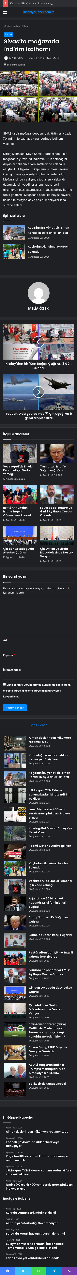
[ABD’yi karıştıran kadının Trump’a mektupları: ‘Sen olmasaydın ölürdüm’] (15, 1070)
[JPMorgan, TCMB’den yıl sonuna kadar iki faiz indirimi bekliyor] (15, 795)
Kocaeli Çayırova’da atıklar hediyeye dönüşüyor (49, 757)
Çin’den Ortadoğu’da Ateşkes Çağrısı (18, 550)
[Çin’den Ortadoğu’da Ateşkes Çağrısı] (20, 535)
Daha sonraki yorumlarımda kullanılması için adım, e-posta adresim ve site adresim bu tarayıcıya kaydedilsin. (37, 690)
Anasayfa (13, 26)
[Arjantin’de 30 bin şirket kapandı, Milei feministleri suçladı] (15, 903)
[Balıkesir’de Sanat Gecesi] (15, 1089)
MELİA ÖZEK (16, 58)
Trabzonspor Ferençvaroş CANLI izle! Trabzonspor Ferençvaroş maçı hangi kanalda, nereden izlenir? (48, 1030)
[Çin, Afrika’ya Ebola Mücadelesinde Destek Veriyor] (57, 535)
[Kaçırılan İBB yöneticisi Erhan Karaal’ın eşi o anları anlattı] (14, 232)
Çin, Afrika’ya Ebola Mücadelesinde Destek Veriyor (56, 552)
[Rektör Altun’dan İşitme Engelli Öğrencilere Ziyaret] (20, 494)
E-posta (9, 655)
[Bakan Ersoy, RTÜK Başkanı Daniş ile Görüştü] (15, 1052)
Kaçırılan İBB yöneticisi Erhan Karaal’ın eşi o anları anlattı (49, 775)
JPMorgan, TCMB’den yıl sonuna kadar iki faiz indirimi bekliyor (49, 794)
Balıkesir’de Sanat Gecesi (47, 1084)
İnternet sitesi (12, 669)
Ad (6, 640)
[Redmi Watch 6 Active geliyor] (15, 851)
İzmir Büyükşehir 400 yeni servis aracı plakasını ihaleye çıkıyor (49, 813)
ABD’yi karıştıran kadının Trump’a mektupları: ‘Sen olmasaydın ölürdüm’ (47, 1069)
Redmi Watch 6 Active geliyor (50, 846)
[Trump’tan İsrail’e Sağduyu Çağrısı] (57, 453)
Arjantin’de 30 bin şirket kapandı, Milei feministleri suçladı (47, 902)
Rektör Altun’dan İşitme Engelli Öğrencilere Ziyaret (17, 511)
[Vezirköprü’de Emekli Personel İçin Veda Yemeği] (20, 453)
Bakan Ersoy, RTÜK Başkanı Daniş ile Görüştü (48, 1049)
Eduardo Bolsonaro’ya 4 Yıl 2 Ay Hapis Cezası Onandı (56, 511)
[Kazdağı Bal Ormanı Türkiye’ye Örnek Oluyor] (15, 833)
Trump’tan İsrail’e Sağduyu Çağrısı (53, 468)
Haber (24, 26)
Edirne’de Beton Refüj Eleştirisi (50, 935)
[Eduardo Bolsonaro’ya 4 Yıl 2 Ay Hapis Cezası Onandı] (57, 494)
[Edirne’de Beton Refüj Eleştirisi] (15, 940)
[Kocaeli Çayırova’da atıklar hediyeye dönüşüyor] (15, 760)
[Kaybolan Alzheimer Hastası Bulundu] (14, 251)
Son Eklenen (38, 725)
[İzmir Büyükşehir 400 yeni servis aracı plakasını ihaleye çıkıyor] (15, 814)
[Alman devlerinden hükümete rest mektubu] (15, 743)
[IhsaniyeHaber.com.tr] (38, 12)
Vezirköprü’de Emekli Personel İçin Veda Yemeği (18, 470)
